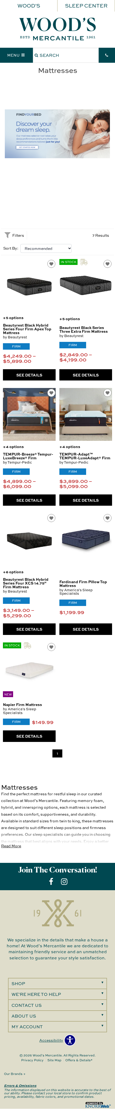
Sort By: (10, 248)
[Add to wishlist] (51, 264)
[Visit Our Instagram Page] (64, 881)
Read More (11, 846)
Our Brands (15, 1073)
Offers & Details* (79, 1060)
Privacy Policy (32, 1060)
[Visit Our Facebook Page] (51, 881)
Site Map (54, 1060)
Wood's (28, 5)
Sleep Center (86, 5)
